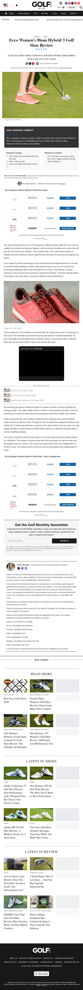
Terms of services (32, 547)
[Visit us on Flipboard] (78, 3)
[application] (41, 363)
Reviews (37, 36)
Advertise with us (71, 962)
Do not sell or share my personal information (41, 966)
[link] (14, 198)
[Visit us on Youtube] (75, 3)
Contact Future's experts (30, 958)
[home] (6, 13)
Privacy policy (10, 962)
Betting (45, 13)
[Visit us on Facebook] (66, 3)
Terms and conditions (64, 958)
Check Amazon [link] (67, 228)
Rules (63, 13)
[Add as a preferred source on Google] (41, 973)
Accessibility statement (28, 962)
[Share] (27, 63)
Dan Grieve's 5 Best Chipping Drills (27, 19)
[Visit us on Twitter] (72, 3)
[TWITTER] (19, 568)
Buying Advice (24, 13)
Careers (58, 962)
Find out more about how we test (28, 178)
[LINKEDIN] (26, 568)
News (11, 13)
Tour (54, 13)
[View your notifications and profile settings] (16, 5)
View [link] (68, 198)
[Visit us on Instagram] (69, 3)
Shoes (46, 36)
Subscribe (72, 7)
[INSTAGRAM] (23, 568)
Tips (35, 13)
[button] (41, 198)
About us (13, 958)
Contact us (48, 958)
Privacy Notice (68, 547)
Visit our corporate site (68, 982)
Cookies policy (46, 962)
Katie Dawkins (30, 184)
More (72, 13)
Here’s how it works (65, 68)
